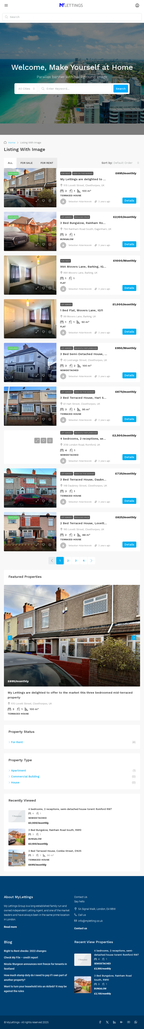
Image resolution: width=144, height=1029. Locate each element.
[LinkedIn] (115, 1017)
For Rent (66, 173)
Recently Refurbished (86, 348)
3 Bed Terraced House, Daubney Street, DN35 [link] (93, 479)
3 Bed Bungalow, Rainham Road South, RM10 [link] (93, 223)
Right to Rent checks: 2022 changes (25, 946)
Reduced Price (82, 217)
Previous (10, 636)
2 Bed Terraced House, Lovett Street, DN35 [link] (92, 523)
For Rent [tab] (46, 163)
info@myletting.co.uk (90, 916)
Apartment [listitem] (18, 765)
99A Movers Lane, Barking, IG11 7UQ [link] (86, 266)
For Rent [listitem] (17, 737)
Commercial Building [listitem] (25, 771)
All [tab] (10, 163)
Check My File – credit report (21, 952)
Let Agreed (66, 217)
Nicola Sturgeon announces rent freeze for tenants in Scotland (35, 961)
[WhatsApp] (136, 1017)
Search (121, 88)
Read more (10, 921)
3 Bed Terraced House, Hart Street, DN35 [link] (90, 397)
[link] (30, 187)
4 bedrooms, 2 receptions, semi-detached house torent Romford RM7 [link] (70, 804)
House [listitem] (15, 777)
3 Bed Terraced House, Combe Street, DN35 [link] (54, 846)
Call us (82, 910)
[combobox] (26, 89)
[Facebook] (101, 1017)
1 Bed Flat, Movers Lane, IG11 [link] (81, 310)
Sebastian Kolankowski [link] (80, 201)
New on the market (83, 173)
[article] (72, 650)
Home (11, 142)
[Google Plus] (122, 1017)
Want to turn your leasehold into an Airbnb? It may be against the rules (35, 984)
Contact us (80, 923)
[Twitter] (108, 1017)
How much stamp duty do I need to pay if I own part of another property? (35, 973)
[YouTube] (129, 1017)
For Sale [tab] (26, 163)
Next (134, 636)
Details (129, 200)
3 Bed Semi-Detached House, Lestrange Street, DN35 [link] (100, 354)
